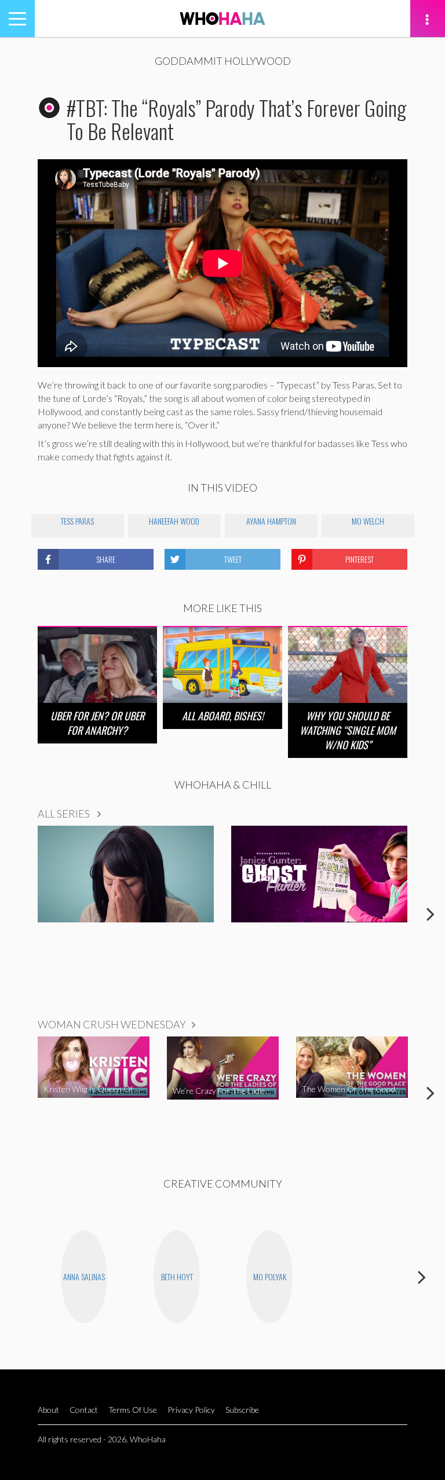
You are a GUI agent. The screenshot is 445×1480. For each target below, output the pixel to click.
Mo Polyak (269, 1276)
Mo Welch (368, 521)
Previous (14, 913)
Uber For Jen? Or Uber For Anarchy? (97, 723)
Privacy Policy (191, 1410)
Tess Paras (77, 521)
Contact (84, 1410)
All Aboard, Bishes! (223, 715)
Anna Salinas (84, 1276)
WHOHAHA (222, 18)
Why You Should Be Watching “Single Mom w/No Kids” (348, 730)
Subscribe (242, 1410)
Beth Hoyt (177, 1276)
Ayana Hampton (271, 521)
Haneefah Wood (174, 521)
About (48, 1410)
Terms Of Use (132, 1410)
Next (430, 913)
